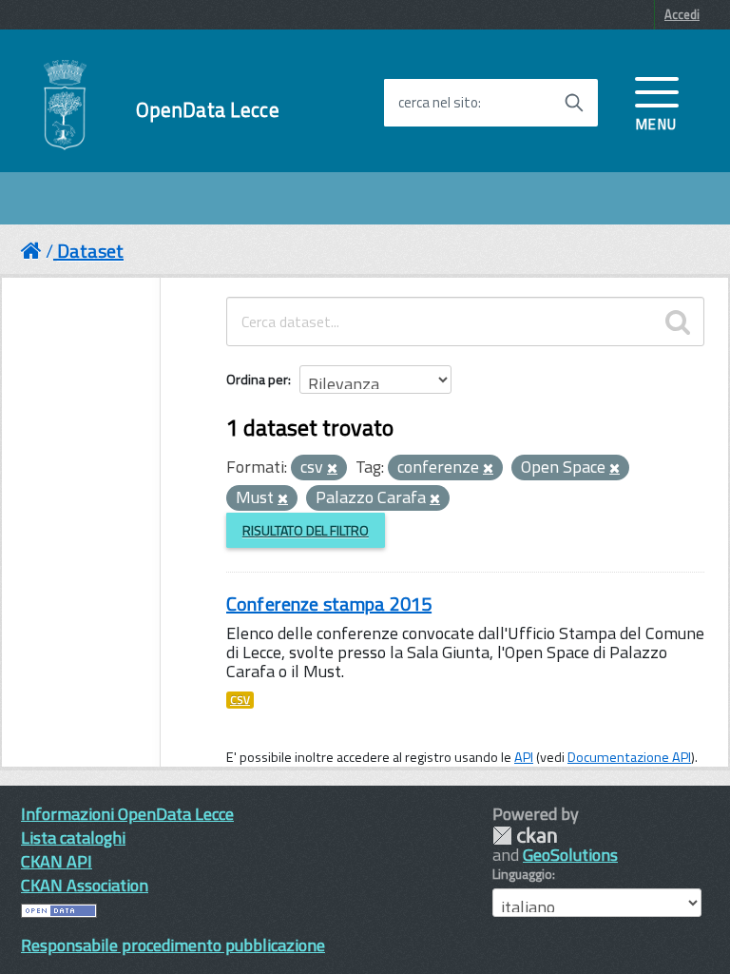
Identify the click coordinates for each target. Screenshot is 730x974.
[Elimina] (332, 469)
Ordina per (257, 379)
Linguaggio (522, 874)
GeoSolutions (570, 854)
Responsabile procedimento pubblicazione (173, 945)
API (523, 757)
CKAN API (56, 861)
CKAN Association (84, 885)
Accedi (682, 14)
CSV (240, 700)
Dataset (90, 250)
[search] (677, 321)
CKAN (524, 836)
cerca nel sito (438, 102)
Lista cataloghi (73, 837)
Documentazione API (629, 757)
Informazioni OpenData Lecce (127, 814)
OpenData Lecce (207, 110)
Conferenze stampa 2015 (329, 603)
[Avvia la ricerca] (574, 103)
